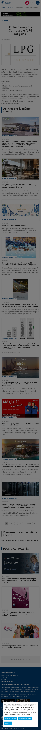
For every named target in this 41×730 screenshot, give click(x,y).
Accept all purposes (10, 718)
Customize (8, 723)
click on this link (25, 714)
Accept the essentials (25, 718)
